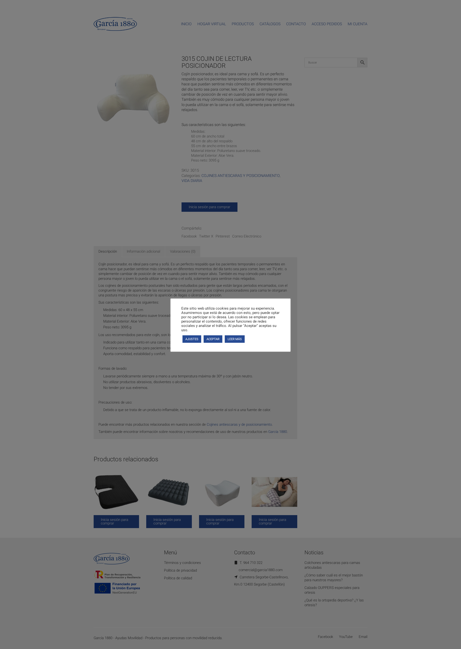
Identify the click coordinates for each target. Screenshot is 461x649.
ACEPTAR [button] (212, 339)
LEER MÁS (235, 339)
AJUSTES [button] (191, 339)
